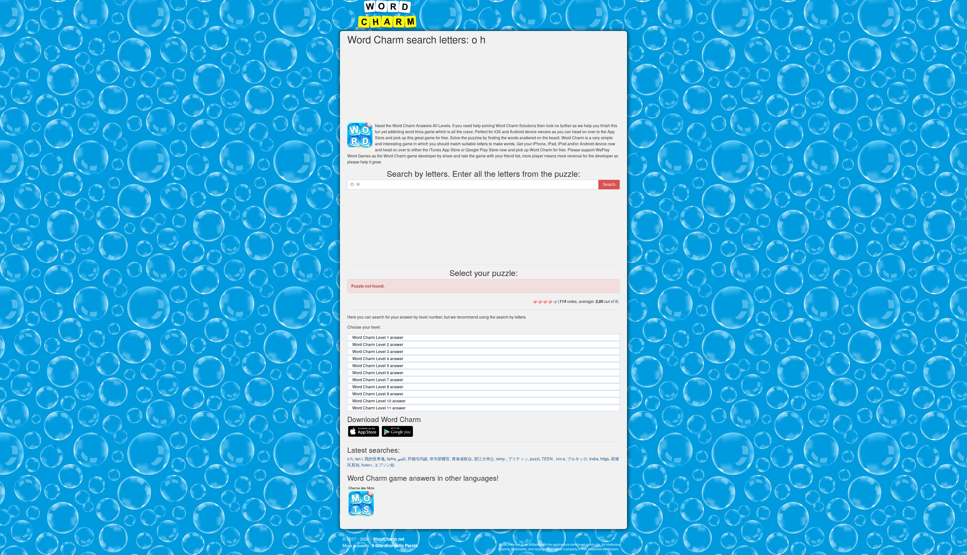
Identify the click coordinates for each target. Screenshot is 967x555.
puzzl (535, 459)
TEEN (548, 459)
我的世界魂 (375, 459)
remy (501, 459)
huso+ (366, 465)
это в (560, 459)
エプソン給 (384, 465)
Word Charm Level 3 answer (377, 351)
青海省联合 (462, 459)
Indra (593, 459)
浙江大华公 (484, 459)
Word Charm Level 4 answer (377, 358)
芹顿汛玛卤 (417, 459)
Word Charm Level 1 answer (377, 337)
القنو (401, 459)
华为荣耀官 (440, 459)
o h (350, 459)
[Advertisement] (483, 83)
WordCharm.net (388, 539)
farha (391, 459)
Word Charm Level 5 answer (377, 365)
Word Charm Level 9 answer (377, 394)
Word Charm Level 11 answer (378, 408)
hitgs (604, 459)
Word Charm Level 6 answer (377, 372)
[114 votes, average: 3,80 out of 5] (535, 302)
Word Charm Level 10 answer (378, 401)
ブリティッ (518, 459)
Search (609, 184)
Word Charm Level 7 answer (377, 380)
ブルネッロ (577, 459)
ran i (359, 459)
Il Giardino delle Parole (395, 545)
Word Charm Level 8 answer (377, 387)
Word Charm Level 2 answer (377, 344)
